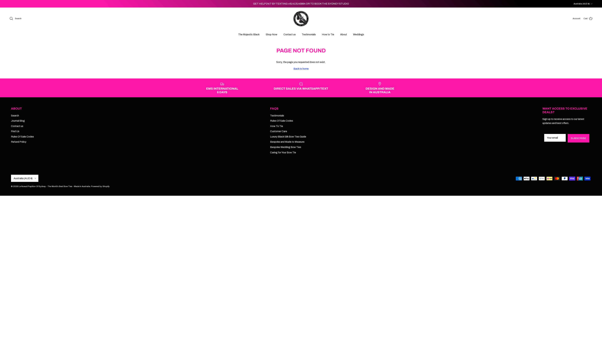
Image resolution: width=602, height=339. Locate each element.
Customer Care (278, 131)
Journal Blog (18, 120)
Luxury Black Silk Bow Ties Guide (288, 136)
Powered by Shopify (100, 186)
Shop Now (271, 34)
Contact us (289, 34)
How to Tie (328, 34)
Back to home (301, 68)
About (343, 34)
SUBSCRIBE (578, 138)
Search (15, 115)
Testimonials (309, 34)
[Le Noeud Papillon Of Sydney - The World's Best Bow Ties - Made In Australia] (301, 19)
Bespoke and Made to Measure (287, 141)
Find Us (15, 131)
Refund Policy (18, 141)
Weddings (358, 34)
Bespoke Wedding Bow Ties (285, 147)
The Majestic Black (249, 34)
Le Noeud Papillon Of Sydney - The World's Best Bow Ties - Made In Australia (54, 186)
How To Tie (276, 126)
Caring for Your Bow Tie (283, 152)
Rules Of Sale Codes (22, 136)
